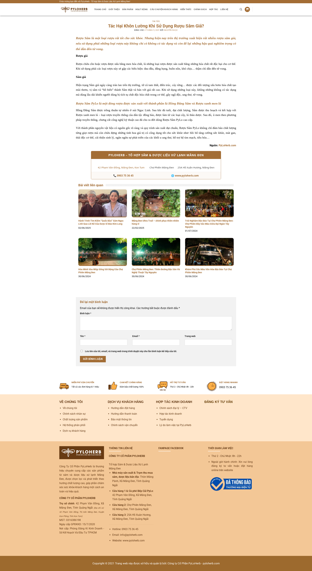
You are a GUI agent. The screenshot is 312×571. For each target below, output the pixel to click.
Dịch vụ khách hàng (74, 430)
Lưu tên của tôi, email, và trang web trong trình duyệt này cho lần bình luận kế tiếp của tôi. (131, 351)
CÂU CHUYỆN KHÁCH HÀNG (164, 9)
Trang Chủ (100, 9)
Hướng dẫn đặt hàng (123, 408)
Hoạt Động (141, 9)
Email (136, 336)
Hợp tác (213, 9)
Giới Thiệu (114, 9)
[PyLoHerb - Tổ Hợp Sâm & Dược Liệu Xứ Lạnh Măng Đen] (74, 9)
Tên (82, 336)
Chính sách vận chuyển (124, 425)
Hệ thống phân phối (74, 425)
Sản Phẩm (127, 9)
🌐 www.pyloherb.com (185, 175)
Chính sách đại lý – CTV (173, 408)
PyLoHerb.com (227, 145)
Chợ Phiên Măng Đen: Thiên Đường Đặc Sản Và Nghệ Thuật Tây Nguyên (156, 271)
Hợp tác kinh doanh (170, 413)
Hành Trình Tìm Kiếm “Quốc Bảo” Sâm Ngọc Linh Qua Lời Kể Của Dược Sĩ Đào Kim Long (101, 222)
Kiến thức (185, 9)
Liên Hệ (224, 9)
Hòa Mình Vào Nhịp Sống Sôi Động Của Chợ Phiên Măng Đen (100, 271)
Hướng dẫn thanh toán (124, 413)
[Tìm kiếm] (241, 9)
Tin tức (156, 21)
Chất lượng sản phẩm (75, 419)
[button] (247, 9)
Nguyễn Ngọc (171, 30)
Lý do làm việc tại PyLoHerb (175, 425)
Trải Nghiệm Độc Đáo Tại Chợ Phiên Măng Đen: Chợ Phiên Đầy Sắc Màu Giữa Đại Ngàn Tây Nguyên (209, 223)
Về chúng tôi (70, 408)
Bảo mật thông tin (121, 419)
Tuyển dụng (166, 419)
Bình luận (85, 313)
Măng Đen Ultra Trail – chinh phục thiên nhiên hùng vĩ (155, 222)
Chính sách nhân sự (74, 413)
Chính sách (200, 9)
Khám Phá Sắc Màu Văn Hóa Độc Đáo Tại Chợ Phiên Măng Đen (208, 271)
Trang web (190, 336)
